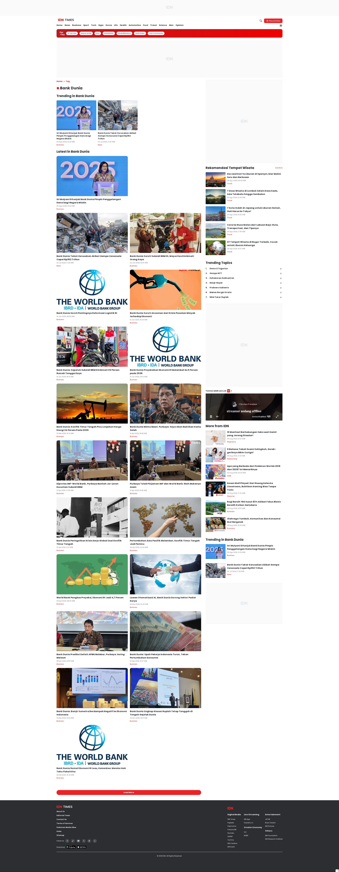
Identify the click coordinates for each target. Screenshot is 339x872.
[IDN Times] (66, 20)
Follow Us (60, 841)
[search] (260, 20)
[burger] (280, 25)
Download (61, 847)
